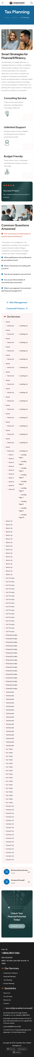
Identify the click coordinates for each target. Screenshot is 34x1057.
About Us (9, 521)
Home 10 (12, 489)
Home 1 (11, 455)
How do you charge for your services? (17, 274)
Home (8, 322)
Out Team (9, 749)
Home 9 (11, 485)
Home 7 (11, 478)
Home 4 (11, 466)
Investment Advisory (10, 973)
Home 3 (11, 462)
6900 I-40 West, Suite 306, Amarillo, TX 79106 (15, 962)
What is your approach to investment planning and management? (16, 289)
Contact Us (10, 806)
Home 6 (11, 474)
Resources (7, 1000)
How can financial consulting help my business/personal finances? (16, 235)
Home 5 (11, 470)
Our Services (7, 996)
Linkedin (17, 1052)
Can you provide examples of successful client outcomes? (13, 281)
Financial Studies (11, 635)
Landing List (24, 326)
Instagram (23, 1049)
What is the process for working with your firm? (16, 267)
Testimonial (10, 692)
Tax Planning (7, 980)
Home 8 (11, 482)
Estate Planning (8, 983)
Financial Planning (9, 976)
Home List (10, 326)
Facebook (12, 1049)
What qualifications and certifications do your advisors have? (16, 258)
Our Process (10, 578)
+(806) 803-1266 (10, 953)
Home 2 (11, 459)
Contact (6, 1003)
